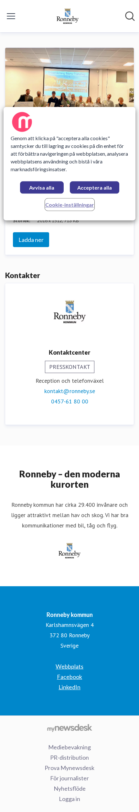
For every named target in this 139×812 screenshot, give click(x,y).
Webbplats (69, 666)
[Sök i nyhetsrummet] (130, 16)
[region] (70, 163)
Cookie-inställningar (69, 205)
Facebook (69, 676)
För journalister (69, 778)
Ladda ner (31, 239)
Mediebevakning (69, 747)
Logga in (69, 798)
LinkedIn (69, 687)
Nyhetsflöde (70, 788)
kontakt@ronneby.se (69, 391)
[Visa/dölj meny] (11, 16)
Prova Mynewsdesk (69, 767)
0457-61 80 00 (69, 401)
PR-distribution (69, 757)
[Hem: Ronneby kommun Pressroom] (67, 16)
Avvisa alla (41, 187)
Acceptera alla (94, 187)
